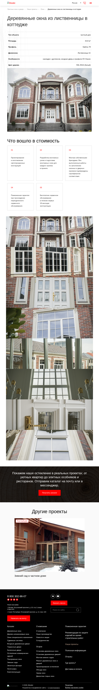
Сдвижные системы (15, 640)
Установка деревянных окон (47, 651)
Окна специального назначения (19, 637)
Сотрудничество (42, 640)
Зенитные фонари (14, 665)
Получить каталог (49, 493)
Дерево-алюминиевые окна (18, 634)
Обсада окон (41, 670)
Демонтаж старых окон (45, 676)
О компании (41, 626)
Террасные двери (14, 647)
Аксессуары (12, 669)
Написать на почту (18, 618)
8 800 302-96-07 (16, 596)
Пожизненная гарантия (75, 626)
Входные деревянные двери (18, 644)
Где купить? (70, 663)
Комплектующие (13, 672)
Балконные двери (14, 650)
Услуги (39, 647)
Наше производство (44, 634)
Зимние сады (12, 662)
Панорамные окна (14, 659)
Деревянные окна (14, 631)
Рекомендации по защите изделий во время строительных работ (76, 635)
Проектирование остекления (47, 667)
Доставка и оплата (73, 669)
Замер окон (40, 673)
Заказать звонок (59, 603)
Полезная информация (75, 650)
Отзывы (68, 657)
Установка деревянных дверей (48, 654)
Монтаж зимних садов (45, 657)
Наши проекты (71, 644)
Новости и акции (42, 637)
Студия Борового (54, 688)
